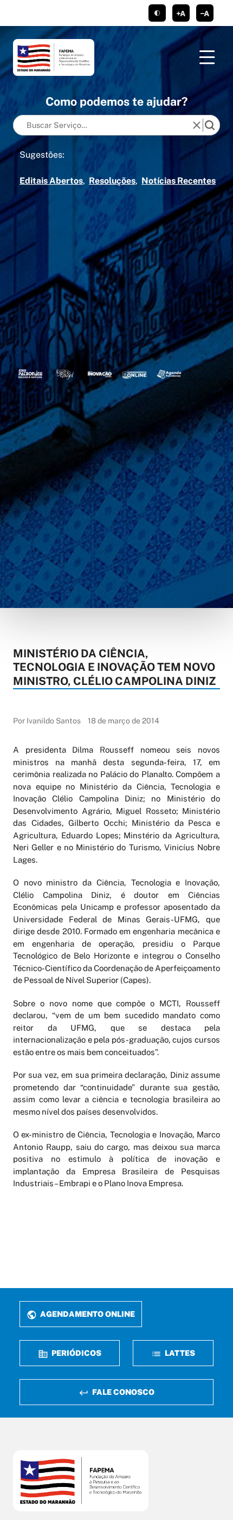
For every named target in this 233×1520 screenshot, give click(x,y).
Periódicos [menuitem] (75, 1352)
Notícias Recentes (178, 181)
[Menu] (207, 57)
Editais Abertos (51, 181)
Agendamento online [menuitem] (86, 1313)
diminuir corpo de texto (204, 13)
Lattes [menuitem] (179, 1352)
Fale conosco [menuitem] (122, 1391)
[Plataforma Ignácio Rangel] (65, 374)
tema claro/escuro (157, 13)
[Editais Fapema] (134, 374)
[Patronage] (30, 374)
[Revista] (99, 374)
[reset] (196, 125)
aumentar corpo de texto (181, 13)
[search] (209, 125)
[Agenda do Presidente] (169, 374)
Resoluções (112, 181)
